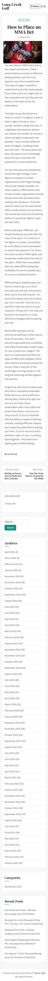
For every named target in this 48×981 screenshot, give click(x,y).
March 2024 (10, 704)
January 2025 (11, 643)
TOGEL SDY (10, 503)
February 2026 (12, 564)
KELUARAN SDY (12, 496)
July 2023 (9, 753)
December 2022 (12, 796)
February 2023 (12, 783)
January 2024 (11, 716)
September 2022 (13, 814)
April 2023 (10, 771)
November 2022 (12, 802)
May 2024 (9, 692)
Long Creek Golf (12, 6)
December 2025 (12, 576)
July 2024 (9, 680)
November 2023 (12, 728)
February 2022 (12, 856)
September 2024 (13, 667)
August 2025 (11, 600)
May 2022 (9, 838)
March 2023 (10, 777)
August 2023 (11, 747)
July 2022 (9, 826)
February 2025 (12, 637)
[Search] (45, 6)
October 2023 (11, 735)
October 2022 (11, 808)
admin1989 (25, 37)
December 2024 (12, 649)
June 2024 (10, 686)
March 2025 (10, 631)
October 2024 (11, 661)
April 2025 (10, 625)
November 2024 (12, 655)
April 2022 (10, 844)
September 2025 (13, 594)
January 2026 (11, 570)
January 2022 (11, 863)
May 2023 (9, 765)
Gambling (12, 454)
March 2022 (10, 850)
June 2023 (10, 759)
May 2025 (9, 619)
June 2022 (10, 832)
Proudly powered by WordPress (17, 973)
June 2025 (10, 613)
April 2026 (10, 552)
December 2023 (12, 722)
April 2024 (10, 698)
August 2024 (11, 674)
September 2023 (13, 741)
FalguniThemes (25, 976)
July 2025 (9, 606)
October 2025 (11, 588)
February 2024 (12, 710)
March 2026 (10, 558)
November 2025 (12, 582)
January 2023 (11, 789)
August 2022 (11, 820)
